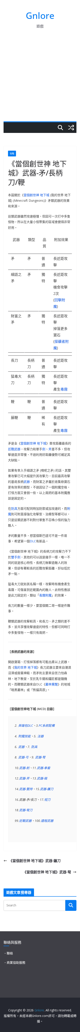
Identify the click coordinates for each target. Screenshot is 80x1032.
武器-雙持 (25, 789)
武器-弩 (40, 757)
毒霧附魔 (45, 595)
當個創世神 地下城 (36, 195)
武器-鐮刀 (46, 789)
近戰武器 (14, 449)
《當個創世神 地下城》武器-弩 (47, 872)
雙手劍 (15, 557)
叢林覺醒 (51, 684)
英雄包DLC (25, 725)
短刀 (47, 799)
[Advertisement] (40, 79)
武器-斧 (24, 778)
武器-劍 (24, 768)
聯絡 (10, 953)
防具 (14, 508)
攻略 (12, 153)
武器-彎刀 (25, 810)
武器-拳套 (43, 768)
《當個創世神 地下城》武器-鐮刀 (35, 860)
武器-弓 (23, 757)
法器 (40, 736)
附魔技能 (24, 736)
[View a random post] (71, 127)
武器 (27, 481)
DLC (33, 541)
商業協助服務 (16, 962)
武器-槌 (42, 778)
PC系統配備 (47, 725)
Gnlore (40, 15)
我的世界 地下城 (25, 667)
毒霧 (64, 389)
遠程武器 (47, 821)
